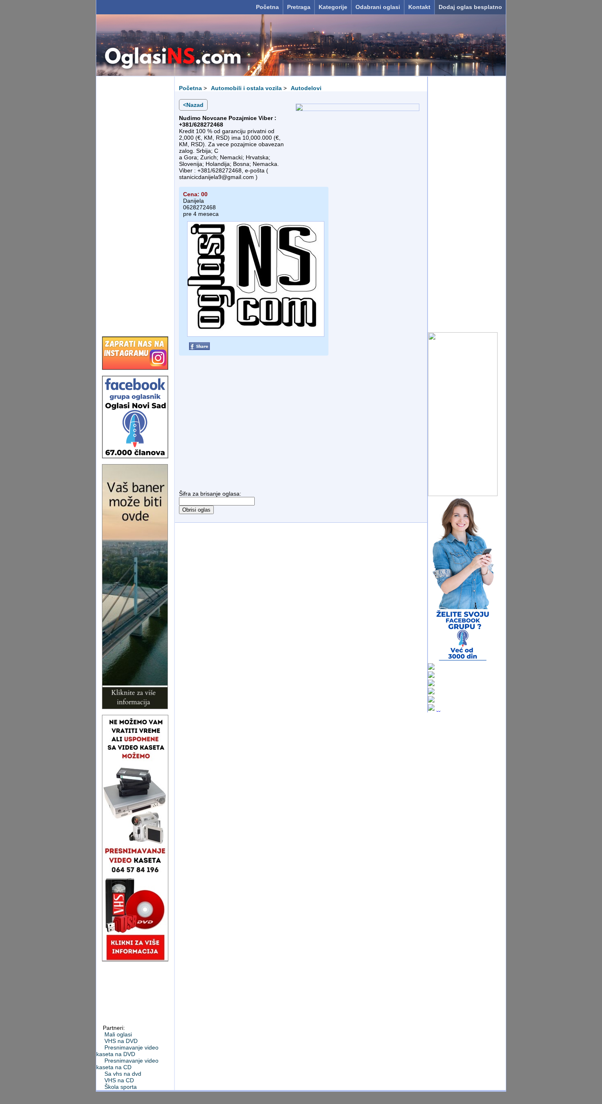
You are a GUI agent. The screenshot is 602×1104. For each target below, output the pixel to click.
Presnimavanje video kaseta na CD (127, 1063)
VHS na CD (119, 1080)
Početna (267, 7)
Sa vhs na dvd (122, 1073)
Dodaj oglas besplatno (470, 7)
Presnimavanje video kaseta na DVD (127, 1050)
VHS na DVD (121, 1041)
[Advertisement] (135, 203)
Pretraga (298, 7)
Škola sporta (120, 1087)
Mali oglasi (118, 1034)
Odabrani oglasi (377, 7)
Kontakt (419, 7)
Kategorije (333, 7)
